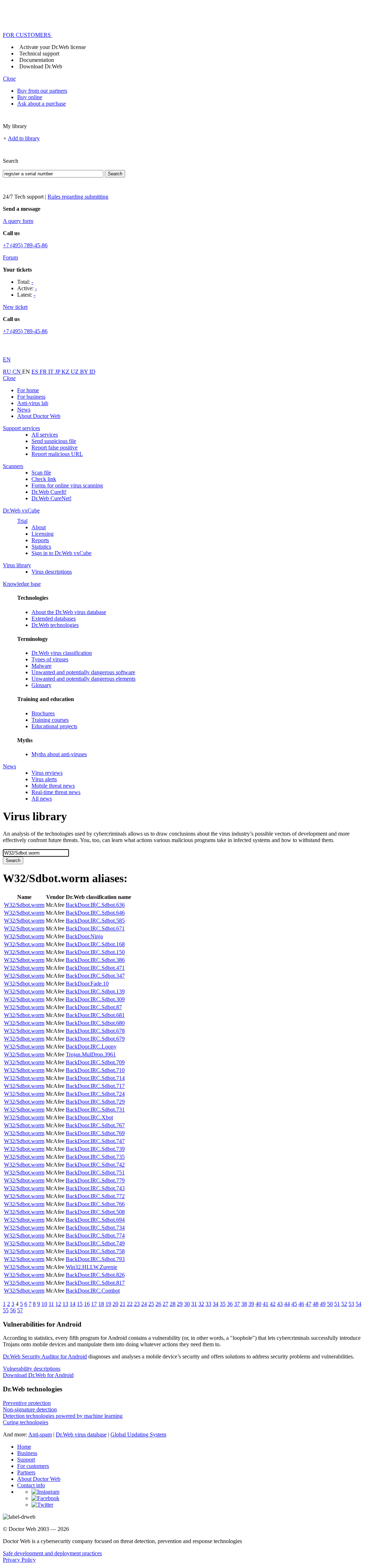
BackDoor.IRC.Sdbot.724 (95, 1094)
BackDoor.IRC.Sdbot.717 (95, 1086)
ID (92, 372)
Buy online (29, 97)
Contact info (31, 1485)
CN (17, 372)
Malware (41, 666)
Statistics (41, 547)
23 (137, 1304)
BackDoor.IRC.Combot (93, 1291)
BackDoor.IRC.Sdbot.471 (95, 968)
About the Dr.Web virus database (68, 612)
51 (337, 1304)
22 (130, 1304)
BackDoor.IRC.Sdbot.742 (95, 1165)
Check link (43, 479)
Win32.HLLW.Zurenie (91, 1267)
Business (27, 1453)
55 (6, 1310)
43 (280, 1304)
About (38, 527)
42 (273, 1304)
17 (94, 1304)
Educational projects (54, 726)
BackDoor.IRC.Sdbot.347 (95, 976)
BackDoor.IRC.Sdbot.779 (95, 1180)
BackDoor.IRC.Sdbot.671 (95, 928)
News (23, 410)
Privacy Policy (19, 1560)
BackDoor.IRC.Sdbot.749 (95, 1243)
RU (8, 372)
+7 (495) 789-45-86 (25, 245)
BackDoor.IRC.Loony (91, 1047)
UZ (75, 372)
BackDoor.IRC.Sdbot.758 (95, 1251)
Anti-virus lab (32, 403)
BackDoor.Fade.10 (87, 984)
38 (244, 1304)
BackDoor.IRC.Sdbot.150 (95, 952)
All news (41, 799)
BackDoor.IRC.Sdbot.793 (95, 1259)
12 (58, 1304)
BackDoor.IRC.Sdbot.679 (95, 1039)
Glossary (41, 685)
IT (51, 372)
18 (101, 1304)
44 (287, 1304)
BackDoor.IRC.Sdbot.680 (95, 1023)
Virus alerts (44, 779)
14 (72, 1304)
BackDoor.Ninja (84, 936)
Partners (26, 1472)
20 (115, 1304)
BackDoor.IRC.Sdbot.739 (95, 1149)
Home (24, 1447)
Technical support (39, 53)
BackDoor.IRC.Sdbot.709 (95, 1062)
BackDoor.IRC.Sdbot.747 (95, 1141)
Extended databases (53, 619)
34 (215, 1304)
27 (165, 1304)
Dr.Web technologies (55, 625)
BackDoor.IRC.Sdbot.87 (94, 1007)
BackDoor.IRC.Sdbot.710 (95, 1070)
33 (208, 1304)
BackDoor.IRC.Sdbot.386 (95, 960)
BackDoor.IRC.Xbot (89, 1117)
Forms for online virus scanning (67, 485)
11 (51, 1304)
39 (251, 1304)
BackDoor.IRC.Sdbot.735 (95, 1157)
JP (58, 372)
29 (180, 1304)
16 (87, 1304)
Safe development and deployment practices (52, 1553)
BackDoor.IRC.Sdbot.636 (95, 905)
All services (44, 435)
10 (44, 1304)
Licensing (42, 534)
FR (44, 372)
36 (230, 1304)
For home (28, 390)
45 (294, 1304)
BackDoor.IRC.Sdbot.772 (95, 1196)
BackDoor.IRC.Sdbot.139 (95, 991)
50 (330, 1304)
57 (20, 1310)
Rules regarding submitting (78, 197)
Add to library (24, 138)
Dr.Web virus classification (61, 653)
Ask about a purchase (41, 104)
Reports (40, 540)
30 (187, 1304)
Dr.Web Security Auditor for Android (45, 1356)
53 (351, 1304)
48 (315, 1304)
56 (13, 1310)
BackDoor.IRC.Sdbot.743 (95, 1188)
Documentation (36, 60)
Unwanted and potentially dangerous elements (83, 679)
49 (323, 1304)
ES (35, 372)
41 (265, 1304)
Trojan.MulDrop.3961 (91, 1054)
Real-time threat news (55, 792)
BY (84, 372)
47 (308, 1304)
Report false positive (54, 447)
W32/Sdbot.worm (24, 905)
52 (344, 1304)
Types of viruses (49, 659)
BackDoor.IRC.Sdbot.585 (95, 921)
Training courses (50, 720)
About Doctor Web (38, 416)
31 (194, 1304)
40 (258, 1304)
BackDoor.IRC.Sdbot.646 (95, 913)
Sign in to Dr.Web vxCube (61, 553)
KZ (66, 372)
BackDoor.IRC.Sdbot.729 (95, 1102)
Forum (10, 257)
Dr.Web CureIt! (48, 492)
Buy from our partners (42, 91)
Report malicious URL (57, 454)
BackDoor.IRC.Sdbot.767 (95, 1125)
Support (26, 1459)
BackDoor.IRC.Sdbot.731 (95, 1110)
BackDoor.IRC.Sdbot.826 (95, 1275)
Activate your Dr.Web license (52, 47)
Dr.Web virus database (81, 1434)
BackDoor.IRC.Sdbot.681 (95, 1015)
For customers (33, 1466)
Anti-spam (40, 1434)
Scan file (41, 473)
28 (172, 1304)
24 (144, 1304)
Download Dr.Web (40, 66)
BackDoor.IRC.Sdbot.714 (95, 1078)
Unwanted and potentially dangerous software (83, 672)
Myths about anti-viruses (59, 754)
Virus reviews (47, 773)
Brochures (43, 713)
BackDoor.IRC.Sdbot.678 (95, 1031)
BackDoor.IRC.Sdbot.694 (95, 1220)
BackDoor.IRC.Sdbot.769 (95, 1133)
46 (301, 1304)
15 (80, 1304)
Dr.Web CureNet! (51, 498)
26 (158, 1304)
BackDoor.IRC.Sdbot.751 (95, 1172)
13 (65, 1304)
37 (237, 1304)
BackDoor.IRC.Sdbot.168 (95, 944)
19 (108, 1304)
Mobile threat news (53, 786)
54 (358, 1304)
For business (31, 397)
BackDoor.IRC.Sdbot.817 (95, 1283)
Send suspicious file (53, 441)
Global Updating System (138, 1434)
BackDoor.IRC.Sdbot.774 (95, 1235)
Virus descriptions (51, 572)
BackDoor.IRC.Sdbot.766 (95, 1204)
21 (122, 1304)
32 (201, 1304)
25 (151, 1304)
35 (223, 1304)
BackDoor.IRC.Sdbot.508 (95, 1212)
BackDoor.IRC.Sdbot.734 (95, 1228)
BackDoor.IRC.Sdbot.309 (95, 999)
